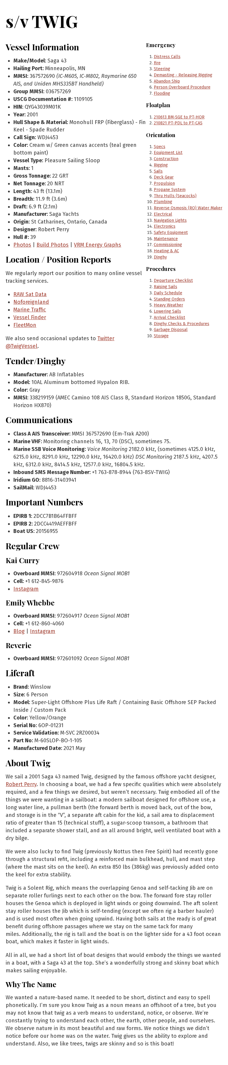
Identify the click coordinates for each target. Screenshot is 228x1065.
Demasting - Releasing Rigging (183, 75)
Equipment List (168, 152)
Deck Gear (164, 177)
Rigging (161, 165)
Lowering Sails (167, 311)
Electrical (163, 214)
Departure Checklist (173, 280)
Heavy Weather (168, 305)
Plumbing (163, 201)
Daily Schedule (168, 292)
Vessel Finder (29, 317)
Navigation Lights (170, 220)
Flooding (162, 93)
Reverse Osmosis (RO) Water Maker (188, 208)
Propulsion (164, 183)
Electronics (164, 226)
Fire (157, 62)
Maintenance (166, 238)
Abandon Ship (167, 81)
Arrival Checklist (169, 317)
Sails (158, 171)
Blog (19, 631)
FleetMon (24, 325)
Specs (159, 146)
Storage (161, 335)
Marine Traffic (29, 309)
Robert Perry (21, 784)
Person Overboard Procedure (182, 87)
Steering (162, 68)
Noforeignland (31, 302)
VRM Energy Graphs (97, 245)
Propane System (170, 189)
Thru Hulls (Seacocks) (175, 195)
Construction (166, 158)
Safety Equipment (171, 232)
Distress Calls (167, 56)
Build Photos (53, 245)
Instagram (26, 589)
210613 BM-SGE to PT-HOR (179, 117)
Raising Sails (165, 286)
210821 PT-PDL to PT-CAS (178, 123)
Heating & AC (166, 250)
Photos (22, 245)
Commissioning (168, 244)
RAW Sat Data (30, 294)
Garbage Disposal (171, 329)
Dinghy (160, 257)
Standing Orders (169, 299)
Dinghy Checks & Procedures (181, 323)
